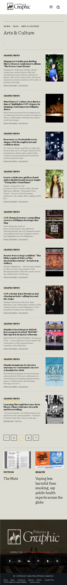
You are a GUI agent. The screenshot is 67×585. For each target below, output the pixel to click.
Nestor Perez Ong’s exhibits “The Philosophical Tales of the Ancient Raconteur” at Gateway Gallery (22, 259)
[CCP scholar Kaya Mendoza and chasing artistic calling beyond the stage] (55, 300)
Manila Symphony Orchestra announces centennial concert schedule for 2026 (21, 367)
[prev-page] (6, 438)
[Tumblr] (47, 561)
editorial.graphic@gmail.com (40, 552)
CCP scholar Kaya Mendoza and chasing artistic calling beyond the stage (21, 296)
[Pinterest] (38, 561)
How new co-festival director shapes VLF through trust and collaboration (20, 142)
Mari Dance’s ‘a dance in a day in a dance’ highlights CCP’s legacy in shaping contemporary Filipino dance (22, 105)
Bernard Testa (13, 421)
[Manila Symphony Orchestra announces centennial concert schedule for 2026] (55, 371)
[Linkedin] (28, 561)
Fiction (9, 471)
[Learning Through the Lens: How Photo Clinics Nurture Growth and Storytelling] (55, 409)
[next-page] (36, 438)
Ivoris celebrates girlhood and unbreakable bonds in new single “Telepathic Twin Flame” (22, 180)
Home (7, 26)
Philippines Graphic (16, 85)
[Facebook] (9, 561)
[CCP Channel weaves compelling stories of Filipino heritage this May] (55, 224)
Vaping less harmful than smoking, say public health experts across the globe (49, 490)
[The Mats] (18, 459)
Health (40, 471)
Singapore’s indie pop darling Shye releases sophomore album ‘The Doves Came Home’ (22, 64)
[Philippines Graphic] (18, 6)
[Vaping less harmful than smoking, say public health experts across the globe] (49, 459)
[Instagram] (19, 561)
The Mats (11, 478)
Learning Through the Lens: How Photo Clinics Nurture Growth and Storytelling (22, 407)
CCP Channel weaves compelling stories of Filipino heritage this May (22, 220)
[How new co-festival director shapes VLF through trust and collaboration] (55, 146)
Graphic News (12, 55)
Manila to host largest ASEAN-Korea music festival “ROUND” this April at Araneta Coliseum (21, 332)
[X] (57, 561)
